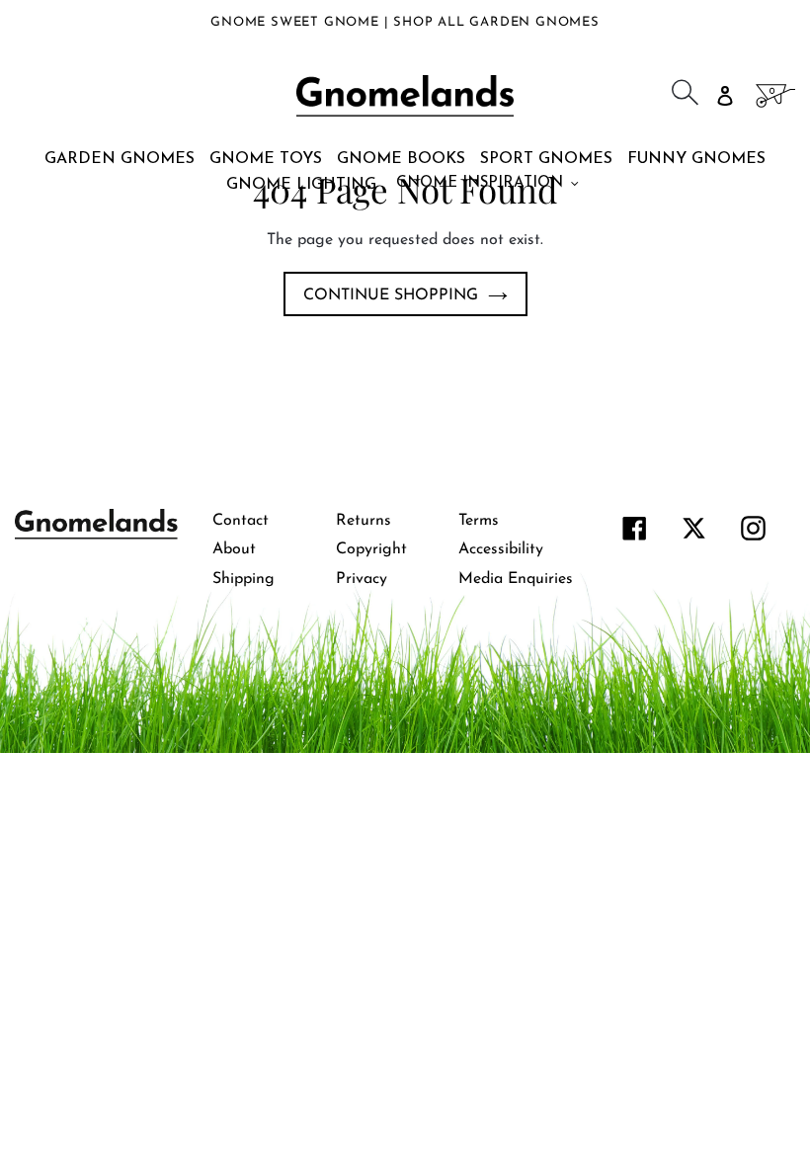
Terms (478, 521)
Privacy (361, 579)
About (234, 549)
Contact (240, 521)
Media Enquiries (515, 579)
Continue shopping (390, 295)
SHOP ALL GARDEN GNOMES (496, 22)
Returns (363, 521)
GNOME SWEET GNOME (296, 22)
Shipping (243, 579)
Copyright (371, 549)
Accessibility (500, 549)
